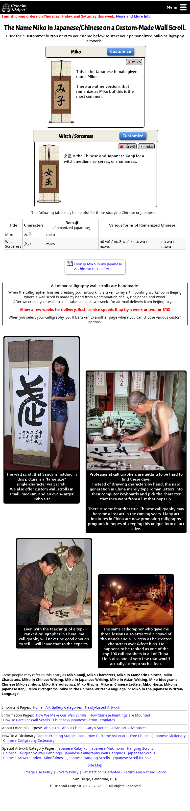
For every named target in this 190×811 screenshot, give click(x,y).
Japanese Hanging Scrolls (89, 757)
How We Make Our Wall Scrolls (61, 715)
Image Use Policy (38, 772)
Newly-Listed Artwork (102, 707)
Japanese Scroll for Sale (132, 757)
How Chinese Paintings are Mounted (120, 715)
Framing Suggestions (67, 735)
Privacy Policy (67, 772)
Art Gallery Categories (64, 707)
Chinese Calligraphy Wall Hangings (32, 753)
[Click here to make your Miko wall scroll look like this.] (61, 120)
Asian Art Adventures (128, 727)
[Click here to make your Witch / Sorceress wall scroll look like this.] (49, 200)
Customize (120, 51)
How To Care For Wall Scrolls (26, 720)
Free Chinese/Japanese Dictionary (158, 735)
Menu (172, 7)
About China (72, 727)
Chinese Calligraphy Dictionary (28, 740)
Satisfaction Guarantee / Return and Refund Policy (124, 772)
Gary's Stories (97, 727)
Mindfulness (54, 757)
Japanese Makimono (107, 748)
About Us (51, 727)
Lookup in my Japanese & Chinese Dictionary (98, 266)
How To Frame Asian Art (107, 735)
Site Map (95, 765)
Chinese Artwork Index (22, 757)
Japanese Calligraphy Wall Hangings (95, 753)
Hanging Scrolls (140, 748)
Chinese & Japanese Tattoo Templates (84, 720)
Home (38, 707)
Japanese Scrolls (141, 753)
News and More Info (133, 16)
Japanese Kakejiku (73, 748)
